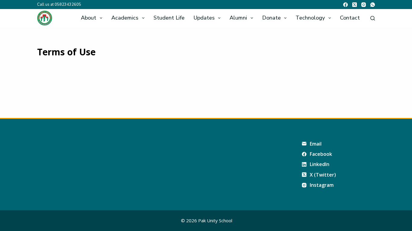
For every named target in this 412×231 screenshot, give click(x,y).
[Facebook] (345, 4)
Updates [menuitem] (204, 17)
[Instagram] (363, 4)
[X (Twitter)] (354, 4)
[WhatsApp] (372, 4)
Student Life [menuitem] (169, 17)
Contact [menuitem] (350, 17)
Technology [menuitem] (310, 17)
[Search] (372, 18)
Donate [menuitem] (271, 17)
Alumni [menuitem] (238, 17)
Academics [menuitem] (124, 17)
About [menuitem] (88, 17)
